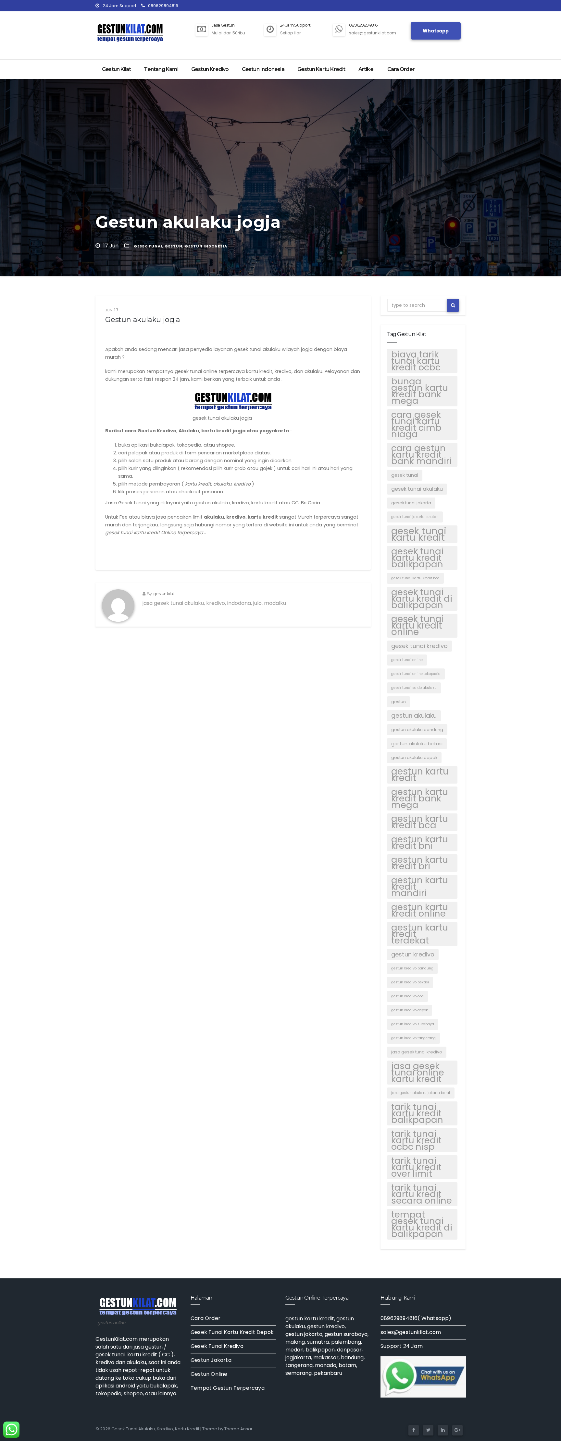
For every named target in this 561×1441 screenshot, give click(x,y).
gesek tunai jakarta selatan (415, 516)
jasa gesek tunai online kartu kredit (417, 1073)
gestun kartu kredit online (419, 910)
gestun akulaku (414, 715)
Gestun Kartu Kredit (321, 69)
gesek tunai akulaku (417, 489)
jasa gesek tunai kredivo (416, 1052)
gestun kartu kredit (420, 775)
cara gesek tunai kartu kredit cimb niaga (416, 424)
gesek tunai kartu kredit (418, 534)
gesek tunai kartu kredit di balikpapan (421, 599)
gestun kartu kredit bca (419, 822)
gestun (173, 246)
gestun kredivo (412, 954)
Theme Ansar (238, 1429)
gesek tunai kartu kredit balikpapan (417, 558)
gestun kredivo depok (409, 1010)
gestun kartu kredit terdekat (419, 934)
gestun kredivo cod (407, 996)
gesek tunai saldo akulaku (414, 687)
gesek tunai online (407, 659)
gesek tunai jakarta (411, 503)
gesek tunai (148, 246)
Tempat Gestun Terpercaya (228, 1388)
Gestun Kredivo (210, 69)
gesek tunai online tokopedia (416, 673)
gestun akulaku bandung (417, 729)
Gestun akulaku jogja (142, 319)
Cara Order (401, 69)
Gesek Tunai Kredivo (217, 1346)
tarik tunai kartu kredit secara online (421, 1194)
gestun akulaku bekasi (417, 743)
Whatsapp (436, 31)
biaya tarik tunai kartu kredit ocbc (416, 361)
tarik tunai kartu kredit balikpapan (417, 1113)
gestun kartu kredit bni (419, 842)
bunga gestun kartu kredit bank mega (419, 391)
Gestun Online (209, 1374)
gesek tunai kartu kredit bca (415, 578)
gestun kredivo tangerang (413, 1038)
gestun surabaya (346, 1334)
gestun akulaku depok (414, 757)
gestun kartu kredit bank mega (419, 799)
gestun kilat (163, 593)
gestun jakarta (303, 1334)
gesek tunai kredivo (419, 646)
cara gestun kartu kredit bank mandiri (421, 455)
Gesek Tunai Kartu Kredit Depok (232, 1332)
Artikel (366, 69)
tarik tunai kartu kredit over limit (416, 1167)
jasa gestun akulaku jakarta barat (420, 1092)
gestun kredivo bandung (412, 968)
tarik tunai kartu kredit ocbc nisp (416, 1140)
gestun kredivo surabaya (412, 1024)
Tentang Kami (161, 69)
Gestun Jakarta (211, 1360)
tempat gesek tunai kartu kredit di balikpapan (421, 1224)
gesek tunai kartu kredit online (417, 626)
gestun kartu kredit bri (419, 863)
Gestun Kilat (116, 69)
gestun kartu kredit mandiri (419, 887)
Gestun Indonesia (263, 69)
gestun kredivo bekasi (410, 982)
